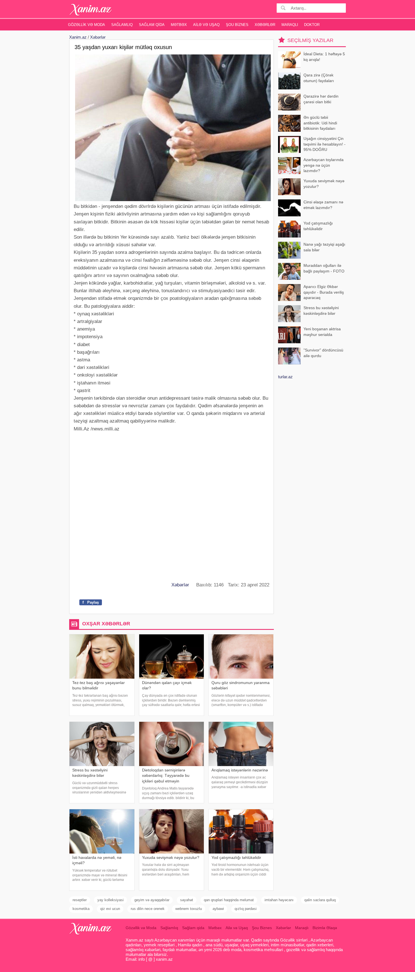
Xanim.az (78, 37)
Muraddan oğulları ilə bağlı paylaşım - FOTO (323, 268)
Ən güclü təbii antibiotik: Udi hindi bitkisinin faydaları (320, 123)
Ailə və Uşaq (206, 25)
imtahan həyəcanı (279, 900)
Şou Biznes (237, 25)
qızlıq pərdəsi (246, 909)
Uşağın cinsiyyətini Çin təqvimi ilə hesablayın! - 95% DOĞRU (324, 144)
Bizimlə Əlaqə (325, 927)
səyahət (186, 900)
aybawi (218, 909)
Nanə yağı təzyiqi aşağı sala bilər (324, 247)
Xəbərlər (265, 25)
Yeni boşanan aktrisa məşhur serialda (322, 332)
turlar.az (285, 376)
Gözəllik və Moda (86, 25)
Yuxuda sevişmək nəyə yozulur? (323, 184)
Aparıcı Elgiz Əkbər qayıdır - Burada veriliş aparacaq (323, 292)
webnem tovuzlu (188, 909)
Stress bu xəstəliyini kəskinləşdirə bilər (321, 310)
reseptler (80, 900)
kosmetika (81, 909)
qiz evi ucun (110, 909)
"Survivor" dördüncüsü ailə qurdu (323, 353)
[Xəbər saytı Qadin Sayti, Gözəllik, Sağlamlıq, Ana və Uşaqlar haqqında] (90, 10)
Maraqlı (289, 25)
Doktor (312, 25)
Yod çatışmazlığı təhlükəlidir (318, 226)
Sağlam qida (152, 25)
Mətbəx (179, 25)
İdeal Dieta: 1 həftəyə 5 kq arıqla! (324, 57)
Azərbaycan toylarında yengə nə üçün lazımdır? (323, 165)
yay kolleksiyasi (110, 900)
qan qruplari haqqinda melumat (229, 900)
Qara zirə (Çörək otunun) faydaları (318, 78)
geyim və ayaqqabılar (151, 900)
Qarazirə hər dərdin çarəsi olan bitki (320, 99)
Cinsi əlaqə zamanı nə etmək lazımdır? (323, 205)
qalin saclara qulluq (320, 900)
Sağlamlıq (122, 25)
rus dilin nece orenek (148, 909)
